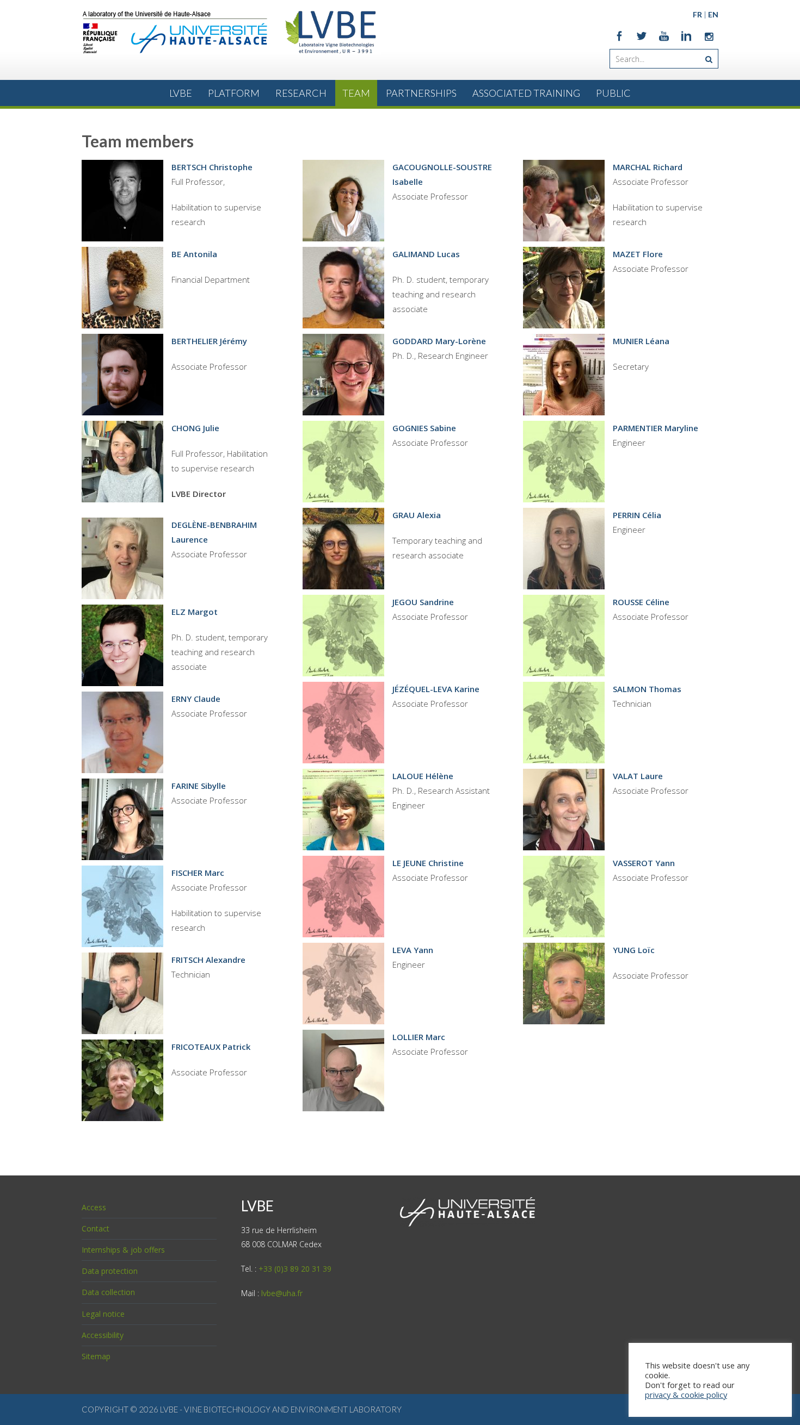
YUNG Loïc (634, 949)
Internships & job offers (123, 1249)
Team (356, 93)
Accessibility (103, 1335)
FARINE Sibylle (198, 785)
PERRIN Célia (637, 514)
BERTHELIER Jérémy (209, 340)
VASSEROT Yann (644, 862)
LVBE (180, 93)
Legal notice (103, 1314)
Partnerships (421, 93)
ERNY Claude (195, 698)
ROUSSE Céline (641, 601)
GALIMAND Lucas (426, 253)
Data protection (110, 1271)
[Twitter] (641, 36)
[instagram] (708, 36)
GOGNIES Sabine (424, 427)
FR (697, 14)
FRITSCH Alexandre (208, 959)
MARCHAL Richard (647, 166)
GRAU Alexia (416, 514)
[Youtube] (664, 36)
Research (301, 93)
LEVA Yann (412, 949)
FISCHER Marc (197, 872)
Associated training (526, 93)
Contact (95, 1228)
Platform (234, 93)
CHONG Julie (195, 427)
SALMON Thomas (647, 688)
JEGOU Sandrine (423, 601)
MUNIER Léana (641, 340)
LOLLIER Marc (418, 1036)
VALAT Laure (638, 775)
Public (613, 93)
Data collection (108, 1292)
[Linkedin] (686, 36)
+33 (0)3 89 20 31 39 (295, 1269)
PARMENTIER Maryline (655, 427)
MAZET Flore (638, 253)
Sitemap (96, 1356)
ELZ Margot (194, 611)
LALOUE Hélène (422, 775)
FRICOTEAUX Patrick (210, 1046)
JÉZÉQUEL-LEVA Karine (435, 688)
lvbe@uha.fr (282, 1293)
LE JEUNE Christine (428, 862)
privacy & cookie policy (686, 1394)
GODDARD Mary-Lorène (439, 340)
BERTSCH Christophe (212, 166)
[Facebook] (619, 36)
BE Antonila (194, 253)
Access (94, 1207)
